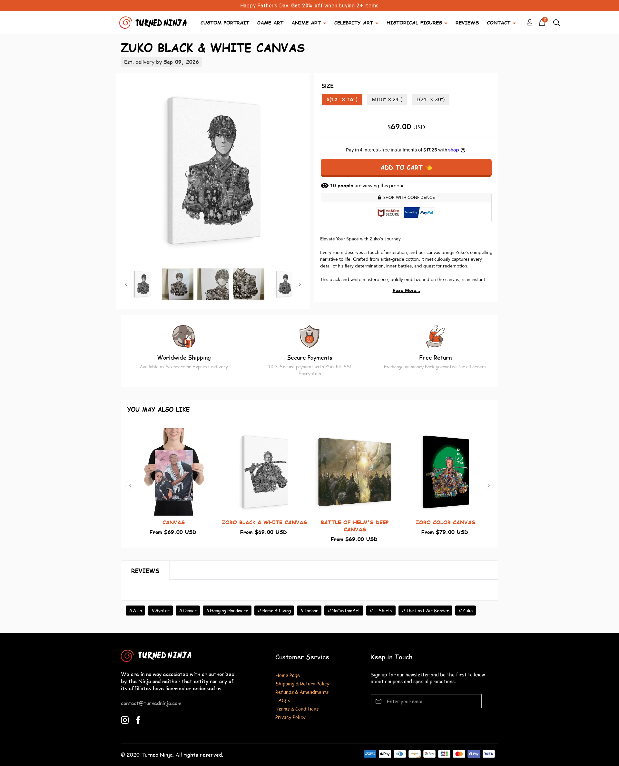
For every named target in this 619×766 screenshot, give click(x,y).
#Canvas (188, 610)
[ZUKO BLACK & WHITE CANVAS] (212, 170)
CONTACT (498, 22)
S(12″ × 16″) (342, 99)
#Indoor (309, 610)
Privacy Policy (290, 716)
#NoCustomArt (344, 610)
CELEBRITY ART (353, 22)
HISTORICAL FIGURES (414, 22)
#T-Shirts (380, 610)
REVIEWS (467, 22)
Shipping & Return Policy (302, 683)
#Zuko (465, 610)
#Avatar (160, 610)
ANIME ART (306, 22)
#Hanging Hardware (227, 610)
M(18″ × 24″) (387, 99)
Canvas (173, 522)
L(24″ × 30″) (431, 99)
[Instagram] (125, 719)
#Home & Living (274, 610)
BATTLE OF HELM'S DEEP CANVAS (355, 526)
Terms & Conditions (297, 708)
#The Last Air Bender (425, 610)
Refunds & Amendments (302, 691)
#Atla (135, 610)
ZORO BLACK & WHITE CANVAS (264, 522)
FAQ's (282, 700)
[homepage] (153, 21)
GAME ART (270, 22)
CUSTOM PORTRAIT (225, 22)
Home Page (287, 675)
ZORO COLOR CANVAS (445, 522)
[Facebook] (138, 719)
